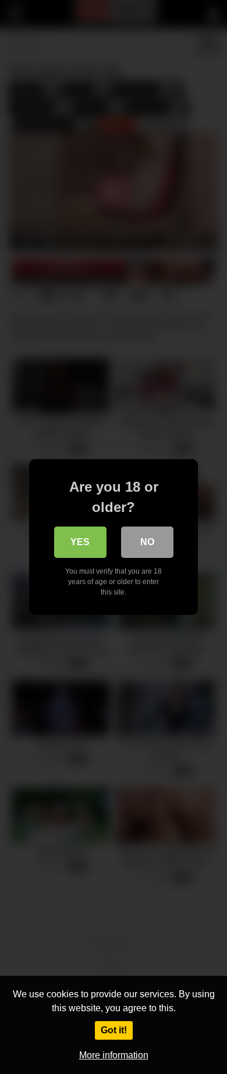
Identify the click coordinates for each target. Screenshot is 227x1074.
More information (113, 1055)
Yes (80, 542)
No (147, 542)
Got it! (114, 1030)
